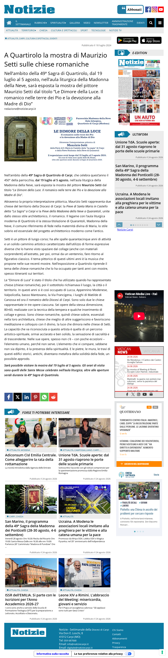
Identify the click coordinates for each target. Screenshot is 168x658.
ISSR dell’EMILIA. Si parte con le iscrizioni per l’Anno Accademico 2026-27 (30, 599)
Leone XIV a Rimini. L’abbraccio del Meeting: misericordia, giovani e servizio (84, 599)
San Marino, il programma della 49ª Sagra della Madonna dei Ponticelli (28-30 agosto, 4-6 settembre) (30, 528)
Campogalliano (83, 450)
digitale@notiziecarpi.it (80, 647)
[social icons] (127, 394)
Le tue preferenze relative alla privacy (98, 653)
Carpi (96, 450)
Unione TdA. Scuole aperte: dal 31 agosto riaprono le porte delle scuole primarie (84, 459)
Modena (25, 450)
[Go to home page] (9, 22)
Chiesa (43, 30)
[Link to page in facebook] (8, 397)
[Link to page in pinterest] (35, 397)
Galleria (75, 22)
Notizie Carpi (125, 229)
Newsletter (101, 22)
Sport (84, 30)
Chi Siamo (117, 630)
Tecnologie (98, 30)
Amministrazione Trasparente (122, 23)
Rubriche (40, 22)
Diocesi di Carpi (100, 629)
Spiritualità (57, 22)
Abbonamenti (119, 638)
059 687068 (70, 640)
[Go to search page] (151, 22)
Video (87, 22)
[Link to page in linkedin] (26, 397)
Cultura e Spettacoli (64, 30)
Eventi (141, 22)
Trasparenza (119, 647)
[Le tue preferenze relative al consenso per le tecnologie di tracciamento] (162, 652)
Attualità (12, 30)
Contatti (116, 634)
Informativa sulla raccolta (53, 653)
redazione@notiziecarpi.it (20, 109)
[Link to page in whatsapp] (44, 397)
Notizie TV (115, 30)
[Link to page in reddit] (53, 397)
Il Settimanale (23, 23)
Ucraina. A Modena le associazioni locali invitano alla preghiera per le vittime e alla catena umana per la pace (84, 528)
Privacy (116, 642)
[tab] (127, 350)
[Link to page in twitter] (17, 397)
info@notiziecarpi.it (78, 644)
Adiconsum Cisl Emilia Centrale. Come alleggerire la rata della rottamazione (31, 459)
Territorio (28, 30)
